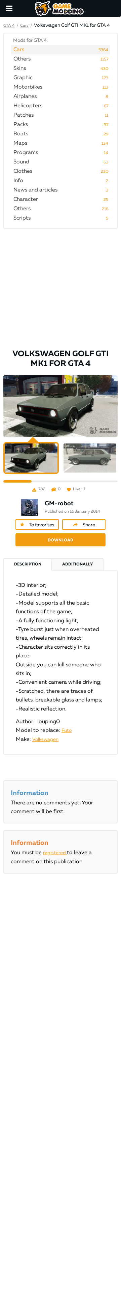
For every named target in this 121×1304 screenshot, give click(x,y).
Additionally (77, 564)
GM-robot (59, 504)
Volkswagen (45, 739)
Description (27, 564)
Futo (67, 730)
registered (55, 853)
